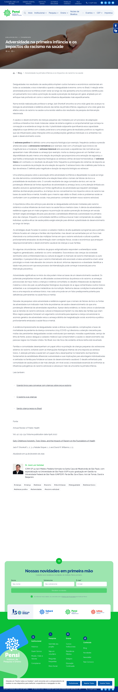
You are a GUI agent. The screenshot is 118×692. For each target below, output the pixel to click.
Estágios (69, 659)
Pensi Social (53, 666)
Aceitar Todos (105, 683)
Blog (20, 73)
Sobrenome (48, 580)
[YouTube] (113, 2)
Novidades (87, 653)
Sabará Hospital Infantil (29, 3)
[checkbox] (32, 596)
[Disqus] (59, 525)
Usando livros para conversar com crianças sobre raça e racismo (44, 385)
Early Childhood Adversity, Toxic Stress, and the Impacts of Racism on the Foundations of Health (54, 441)
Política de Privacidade (69, 596)
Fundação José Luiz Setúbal (11, 3)
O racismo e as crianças (27, 397)
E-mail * (79, 580)
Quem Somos (36, 651)
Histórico (34, 647)
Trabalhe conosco (67, 3)
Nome (13, 580)
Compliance (35, 663)
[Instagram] (101, 2)
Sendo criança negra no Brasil (29, 408)
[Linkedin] (105, 2)
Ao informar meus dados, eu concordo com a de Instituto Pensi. (60, 596)
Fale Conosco (88, 662)
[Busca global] (25, 13)
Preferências (73, 683)
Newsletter (87, 657)
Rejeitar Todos (89, 683)
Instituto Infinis (42, 3)
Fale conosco (78, 3)
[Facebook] (109, 3)
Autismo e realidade (54, 3)
